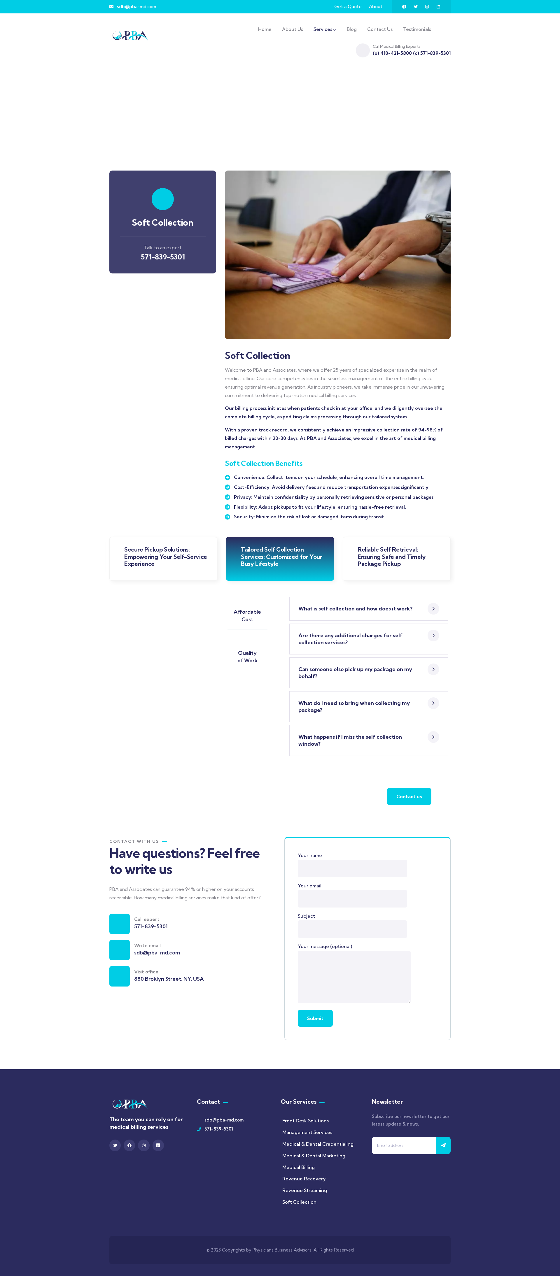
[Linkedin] (438, 7)
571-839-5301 (163, 256)
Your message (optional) (325, 946)
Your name (310, 855)
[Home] (130, 35)
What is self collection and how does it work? (355, 608)
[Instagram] (427, 7)
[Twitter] (416, 7)
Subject (306, 916)
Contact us (409, 796)
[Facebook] (404, 7)
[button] (447, 258)
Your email (309, 886)
